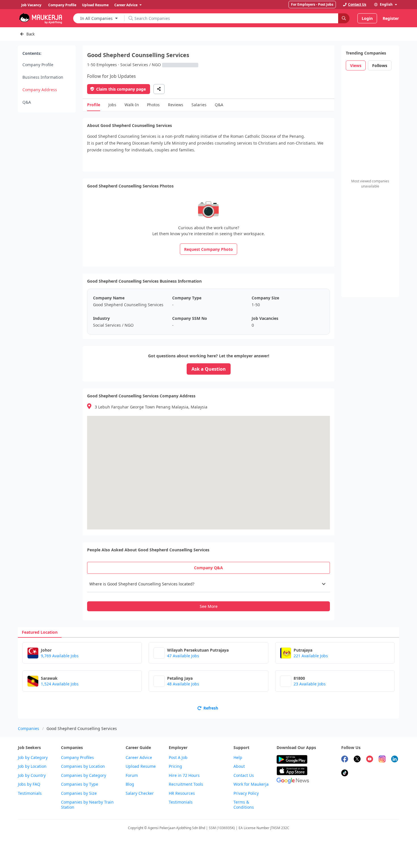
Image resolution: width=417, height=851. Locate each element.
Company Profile (37, 64)
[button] (208, 584)
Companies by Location (83, 766)
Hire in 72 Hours (184, 775)
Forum (132, 775)
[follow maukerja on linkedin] (394, 760)
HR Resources (182, 793)
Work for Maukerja (251, 784)
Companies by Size (79, 793)
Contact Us (243, 775)
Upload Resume (141, 766)
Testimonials (30, 793)
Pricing (175, 766)
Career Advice (139, 757)
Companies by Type (79, 784)
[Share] (159, 89)
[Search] (343, 18)
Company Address (39, 89)
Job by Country (32, 775)
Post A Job (178, 757)
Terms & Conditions (243, 805)
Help (237, 757)
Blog (130, 784)
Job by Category (33, 757)
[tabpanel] (208, 593)
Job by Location (32, 766)
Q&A (26, 102)
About (239, 766)
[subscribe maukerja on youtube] (369, 760)
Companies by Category (83, 775)
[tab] (208, 568)
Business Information (42, 77)
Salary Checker (140, 793)
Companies (28, 728)
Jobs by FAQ (29, 784)
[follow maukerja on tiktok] (344, 773)
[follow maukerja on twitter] (357, 760)
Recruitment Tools (186, 784)
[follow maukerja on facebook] (344, 760)
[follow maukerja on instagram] (382, 760)
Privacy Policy (246, 793)
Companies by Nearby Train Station (87, 805)
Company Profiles (77, 757)
